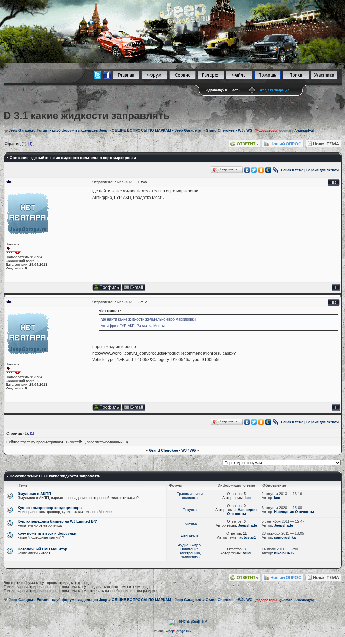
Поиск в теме (292, 169)
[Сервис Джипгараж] (182, 78)
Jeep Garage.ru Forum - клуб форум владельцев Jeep (58, 130)
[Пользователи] (324, 78)
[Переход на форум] (154, 78)
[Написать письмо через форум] (133, 290)
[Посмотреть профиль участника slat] (106, 290)
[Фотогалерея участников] (211, 78)
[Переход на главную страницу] (126, 78)
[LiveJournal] (275, 169)
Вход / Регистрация (274, 90)
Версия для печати (322, 169)
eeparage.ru (178, 631)
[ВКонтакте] (247, 169)
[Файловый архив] (239, 78)
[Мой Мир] (268, 169)
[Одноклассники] (261, 169)
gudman (285, 130)
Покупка (190, 510)
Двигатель (189, 535)
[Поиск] (296, 78)
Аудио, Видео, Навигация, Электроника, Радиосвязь (190, 551)
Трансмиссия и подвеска (190, 496)
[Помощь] (267, 78)
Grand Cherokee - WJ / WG (229, 130)
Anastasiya (303, 130)
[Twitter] (254, 169)
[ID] (334, 184)
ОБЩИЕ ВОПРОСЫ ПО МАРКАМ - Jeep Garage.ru (156, 130)
